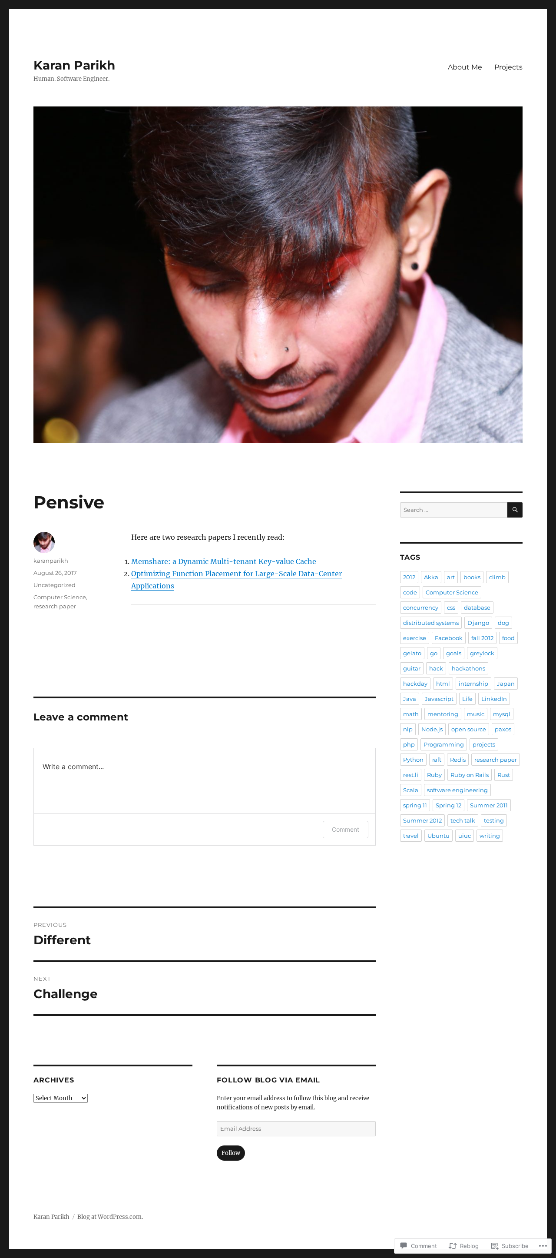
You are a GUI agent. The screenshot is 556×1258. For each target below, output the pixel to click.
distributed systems (431, 622)
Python (413, 759)
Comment (345, 829)
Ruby (434, 774)
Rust (503, 774)
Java (409, 698)
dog (503, 622)
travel (411, 835)
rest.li (410, 774)
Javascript (439, 698)
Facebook (449, 637)
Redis (458, 759)
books (471, 577)
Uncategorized (54, 584)
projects (484, 744)
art (451, 577)
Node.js (432, 729)
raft (436, 759)
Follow (231, 1153)
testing (494, 820)
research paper (54, 606)
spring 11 (415, 805)
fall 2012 (482, 637)
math (411, 713)
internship (473, 683)
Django (478, 622)
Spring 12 (448, 805)
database (477, 607)
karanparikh (50, 560)
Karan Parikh (74, 65)
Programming (444, 744)
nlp (408, 729)
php (409, 744)
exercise (414, 637)
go (433, 653)
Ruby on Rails (469, 774)
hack (436, 668)
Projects (508, 67)
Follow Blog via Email (268, 1080)
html (443, 683)
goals (453, 653)
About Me (465, 67)
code (410, 592)
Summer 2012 (422, 820)
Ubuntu (438, 835)
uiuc (464, 835)
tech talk (462, 820)
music (475, 713)
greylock (482, 653)
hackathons (468, 668)
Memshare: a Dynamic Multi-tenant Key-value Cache (223, 561)
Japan (506, 683)
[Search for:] (453, 510)
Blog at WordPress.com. (110, 1217)
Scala (410, 790)
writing (490, 835)
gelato (412, 653)
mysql (501, 713)
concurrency (420, 607)
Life (467, 698)
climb (497, 577)
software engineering (457, 790)
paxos (503, 729)
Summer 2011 (489, 805)
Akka (431, 577)
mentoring (442, 713)
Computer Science (59, 597)
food (508, 637)
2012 (409, 577)
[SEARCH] (515, 510)
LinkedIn (494, 698)
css (451, 607)
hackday (415, 683)
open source (468, 729)
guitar (411, 668)
